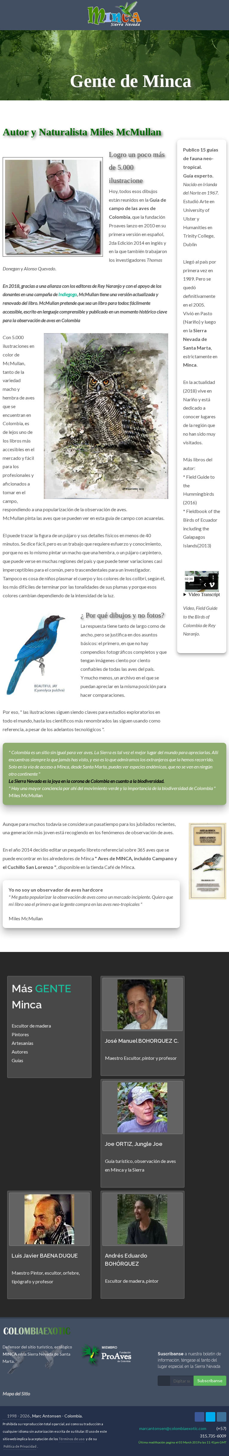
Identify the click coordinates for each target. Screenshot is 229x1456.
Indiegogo (67, 294)
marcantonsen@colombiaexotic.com (172, 1428)
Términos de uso (71, 1439)
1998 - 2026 (18, 1415)
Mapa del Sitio (16, 1393)
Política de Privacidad (20, 1446)
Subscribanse (209, 1380)
